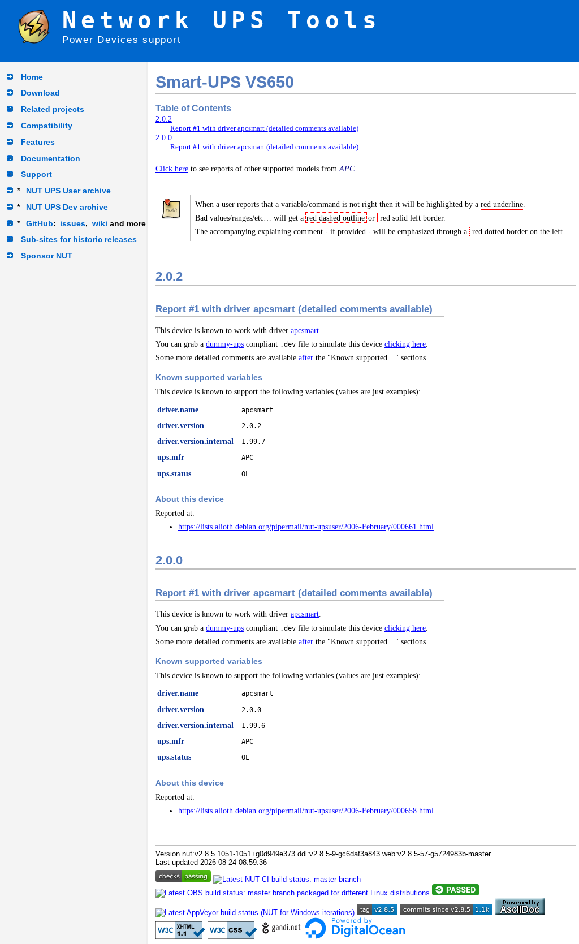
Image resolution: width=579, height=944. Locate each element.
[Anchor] (191, 275)
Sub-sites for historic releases (79, 239)
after (306, 357)
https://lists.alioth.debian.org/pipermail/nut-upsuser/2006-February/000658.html (306, 810)
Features (38, 141)
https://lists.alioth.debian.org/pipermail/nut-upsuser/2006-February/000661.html (306, 526)
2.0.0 (163, 137)
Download (40, 92)
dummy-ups (225, 343)
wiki (99, 223)
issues (72, 223)
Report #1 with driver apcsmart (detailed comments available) (264, 128)
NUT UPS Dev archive (67, 207)
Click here (171, 168)
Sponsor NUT (46, 255)
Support (36, 174)
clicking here (405, 343)
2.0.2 (163, 118)
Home (32, 76)
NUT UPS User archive (68, 190)
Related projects (52, 109)
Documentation (50, 158)
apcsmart (305, 330)
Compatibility (46, 125)
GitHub (39, 223)
